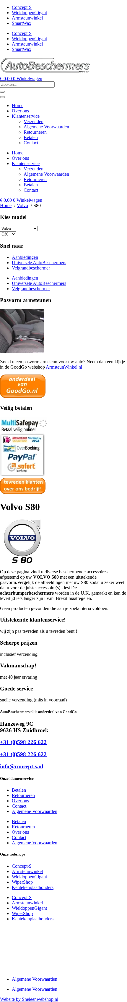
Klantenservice (26, 116)
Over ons (20, 110)
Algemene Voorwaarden (46, 126)
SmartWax (21, 23)
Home (17, 105)
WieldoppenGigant (29, 12)
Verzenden (33, 121)
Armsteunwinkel (27, 17)
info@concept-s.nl (21, 766)
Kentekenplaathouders (32, 887)
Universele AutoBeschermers (39, 262)
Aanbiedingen (25, 257)
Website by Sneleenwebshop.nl (29, 999)
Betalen (31, 137)
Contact (31, 142)
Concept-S (22, 7)
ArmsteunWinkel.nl (64, 367)
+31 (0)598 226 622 (23, 742)
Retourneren (35, 132)
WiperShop (22, 882)
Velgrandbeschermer (31, 267)
